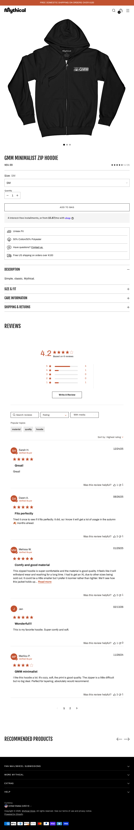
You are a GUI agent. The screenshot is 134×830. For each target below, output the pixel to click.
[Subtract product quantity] (7, 195)
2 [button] (70, 708)
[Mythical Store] (15, 10)
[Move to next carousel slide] (127, 739)
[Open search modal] (113, 10)
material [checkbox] (16, 429)
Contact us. (37, 247)
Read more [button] (44, 581)
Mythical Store (28, 811)
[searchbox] (25, 415)
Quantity (8, 191)
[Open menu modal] (128, 10)
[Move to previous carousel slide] (119, 739)
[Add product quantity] (17, 195)
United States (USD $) (18, 806)
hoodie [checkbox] (39, 429)
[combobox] (110, 437)
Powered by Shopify (13, 814)
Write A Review (67, 395)
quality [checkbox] (28, 429)
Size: (9, 175)
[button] (67, 78)
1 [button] (64, 708)
